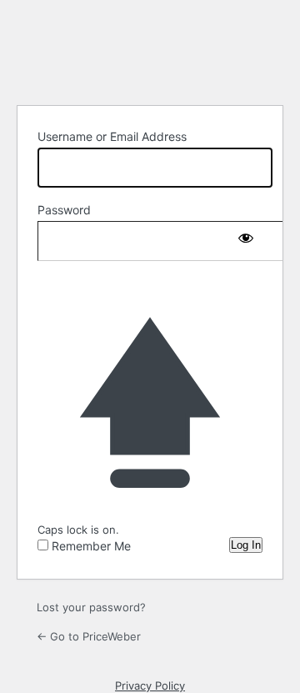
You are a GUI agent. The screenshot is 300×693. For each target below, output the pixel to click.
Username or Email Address (112, 136)
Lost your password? (91, 607)
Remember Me (91, 546)
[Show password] (245, 237)
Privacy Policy (150, 685)
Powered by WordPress (150, 50)
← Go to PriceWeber (89, 636)
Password (64, 210)
